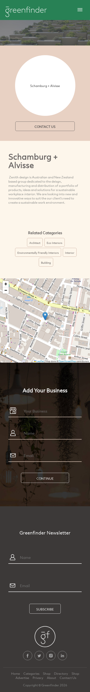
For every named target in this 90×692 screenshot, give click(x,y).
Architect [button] (34, 243)
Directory (61, 673)
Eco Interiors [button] (54, 243)
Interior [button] (69, 253)
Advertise (22, 678)
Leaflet (40, 361)
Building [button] (46, 263)
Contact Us (68, 678)
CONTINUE (45, 478)
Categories (31, 673)
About (52, 678)
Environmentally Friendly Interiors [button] (38, 253)
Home (16, 673)
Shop (46, 673)
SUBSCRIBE (45, 609)
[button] (45, 316)
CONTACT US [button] (45, 126)
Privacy (38, 678)
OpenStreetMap (67, 361)
